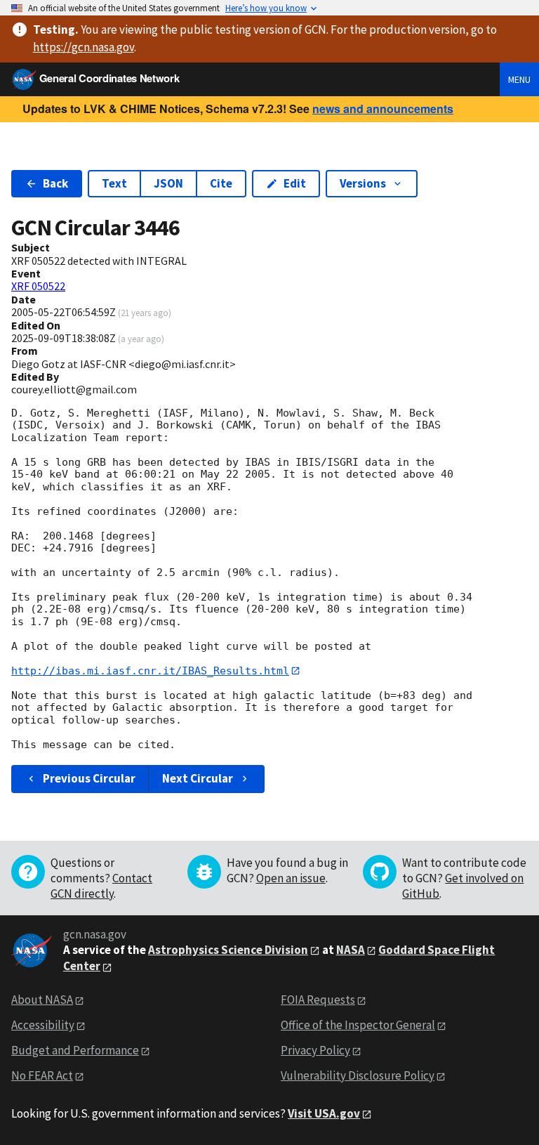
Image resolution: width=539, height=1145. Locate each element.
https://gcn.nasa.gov (83, 47)
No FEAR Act (42, 1075)
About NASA (42, 999)
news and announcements (382, 108)
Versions (363, 183)
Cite (221, 183)
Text (114, 183)
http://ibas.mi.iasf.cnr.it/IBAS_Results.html (150, 671)
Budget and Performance (75, 1050)
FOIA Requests (318, 999)
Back (55, 183)
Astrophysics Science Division (228, 949)
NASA (350, 949)
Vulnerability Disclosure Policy (357, 1075)
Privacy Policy (315, 1050)
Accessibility (42, 1025)
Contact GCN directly (101, 885)
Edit (295, 183)
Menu (519, 79)
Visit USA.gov (324, 1113)
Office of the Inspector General (358, 1025)
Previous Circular (89, 778)
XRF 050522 (38, 286)
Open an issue (291, 878)
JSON (168, 183)
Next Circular (197, 778)
